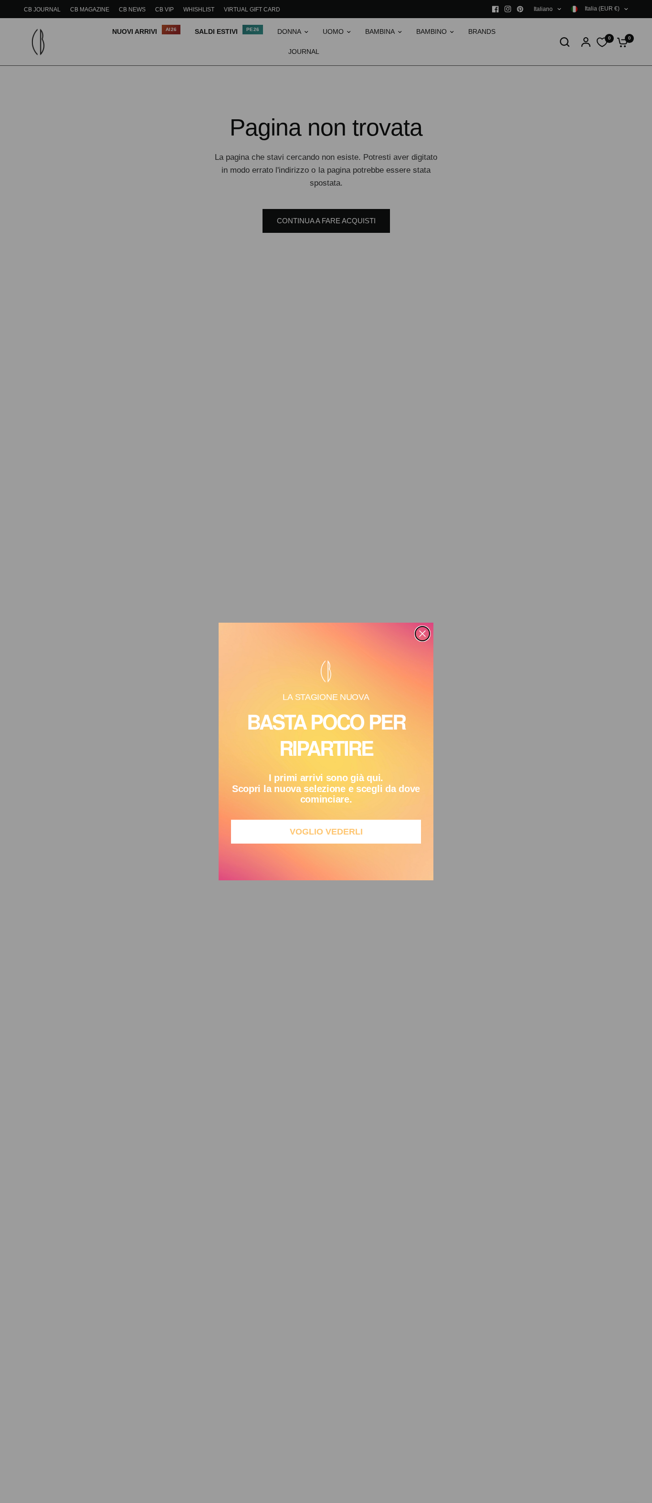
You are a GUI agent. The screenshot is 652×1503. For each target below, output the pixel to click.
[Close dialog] (422, 633)
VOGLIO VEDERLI (326, 831)
